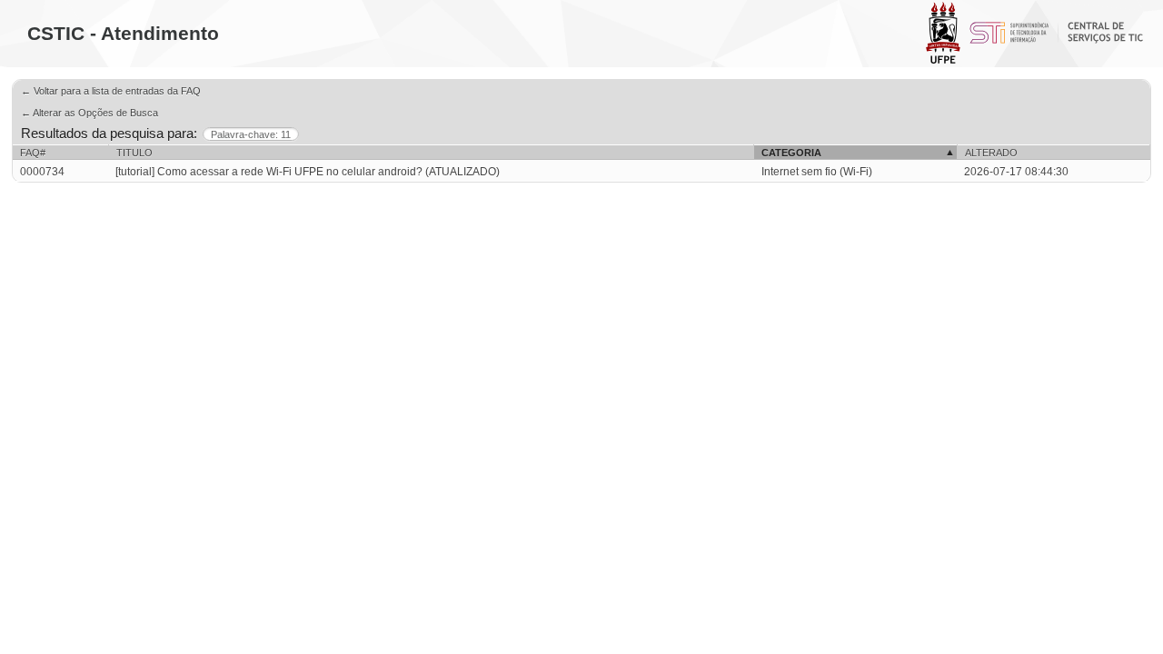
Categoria (791, 152)
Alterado (991, 152)
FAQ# (32, 152)
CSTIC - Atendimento (123, 33)
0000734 (42, 171)
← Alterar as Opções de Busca (89, 112)
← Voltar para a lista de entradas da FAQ (111, 90)
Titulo (134, 152)
